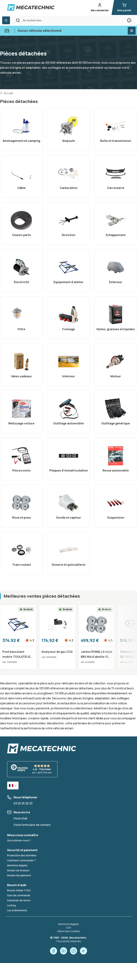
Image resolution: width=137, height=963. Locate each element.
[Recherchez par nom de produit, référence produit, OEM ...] (129, 20)
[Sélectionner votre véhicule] (132, 31)
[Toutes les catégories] (6, 20)
